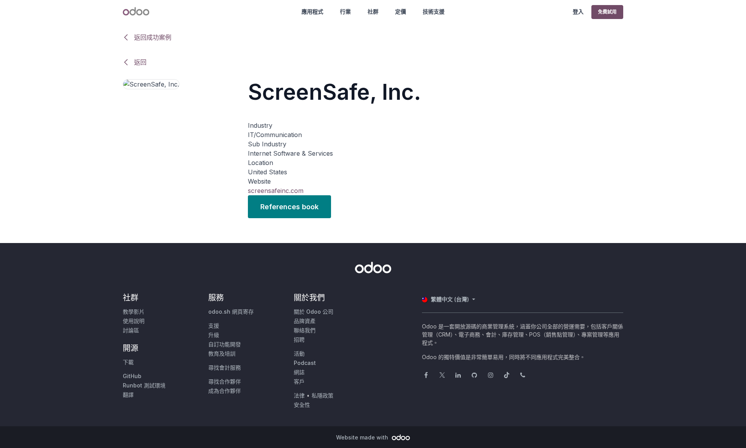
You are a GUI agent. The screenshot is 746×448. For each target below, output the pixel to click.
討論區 (131, 330)
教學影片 (134, 311)
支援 (213, 325)
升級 (213, 335)
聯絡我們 (304, 330)
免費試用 (607, 12)
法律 (299, 395)
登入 (578, 11)
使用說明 (134, 321)
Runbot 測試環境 (144, 385)
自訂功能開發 (224, 344)
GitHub (132, 376)
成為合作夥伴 (224, 390)
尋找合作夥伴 (224, 381)
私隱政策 (322, 395)
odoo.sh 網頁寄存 (231, 311)
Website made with (363, 437)
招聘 (299, 339)
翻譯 (128, 394)
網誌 (299, 372)
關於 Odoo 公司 (313, 311)
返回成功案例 (151, 37)
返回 (139, 62)
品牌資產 (304, 321)
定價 (400, 11)
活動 (299, 353)
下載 (128, 362)
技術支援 (433, 11)
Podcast (305, 362)
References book (289, 207)
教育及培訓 (221, 353)
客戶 (299, 381)
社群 (373, 11)
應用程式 (312, 11)
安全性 (302, 404)
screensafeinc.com (275, 190)
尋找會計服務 (224, 367)
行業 (345, 11)
